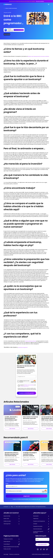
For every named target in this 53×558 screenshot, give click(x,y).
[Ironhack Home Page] (8, 4)
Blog (12, 506)
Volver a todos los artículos (11, 8)
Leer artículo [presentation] (12, 428)
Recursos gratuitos (40, 1)
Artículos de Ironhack (18, 30)
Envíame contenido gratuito (26, 393)
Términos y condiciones (14, 554)
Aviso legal (6, 554)
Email (7, 483)
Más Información (42, 544)
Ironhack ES (6, 506)
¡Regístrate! (26, 496)
